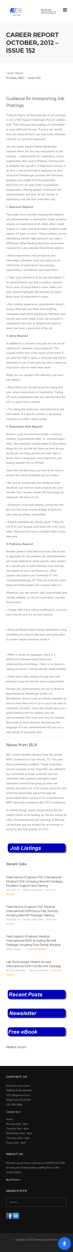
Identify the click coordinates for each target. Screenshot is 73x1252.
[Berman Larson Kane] (33, 11)
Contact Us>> (13, 1112)
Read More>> (13, 1179)
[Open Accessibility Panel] (64, 1243)
